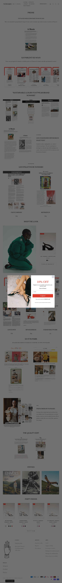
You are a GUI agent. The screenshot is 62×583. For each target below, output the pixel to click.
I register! (42, 295)
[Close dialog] (53, 277)
